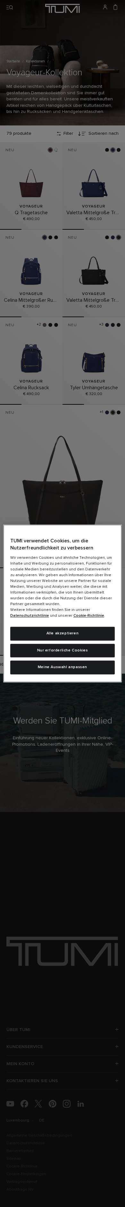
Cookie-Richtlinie (88, 616)
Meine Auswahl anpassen (62, 667)
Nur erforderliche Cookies (62, 650)
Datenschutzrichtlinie (29, 616)
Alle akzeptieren (62, 633)
